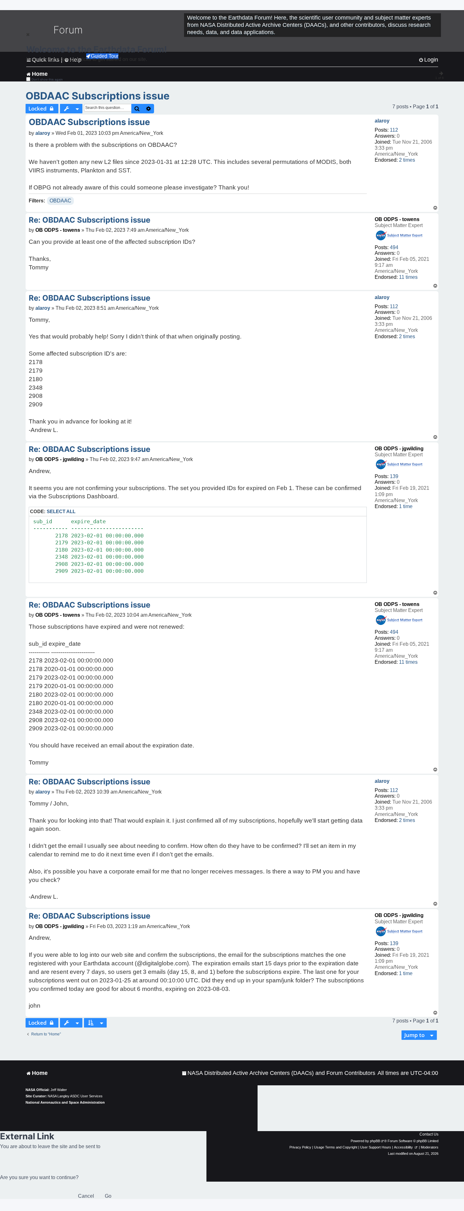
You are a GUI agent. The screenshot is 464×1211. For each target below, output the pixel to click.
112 (394, 130)
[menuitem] (278, 1073)
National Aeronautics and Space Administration (65, 1102)
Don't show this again (47, 79)
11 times (408, 277)
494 (394, 247)
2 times (407, 160)
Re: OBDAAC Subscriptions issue (89, 220)
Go (108, 1196)
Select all (61, 511)
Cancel (86, 1196)
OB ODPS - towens (397, 219)
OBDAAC (60, 200)
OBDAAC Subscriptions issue (98, 96)
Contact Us (428, 1134)
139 (394, 476)
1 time (406, 506)
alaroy (382, 120)
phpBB (375, 1141)
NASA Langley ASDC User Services (75, 1096)
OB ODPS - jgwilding (399, 448)
